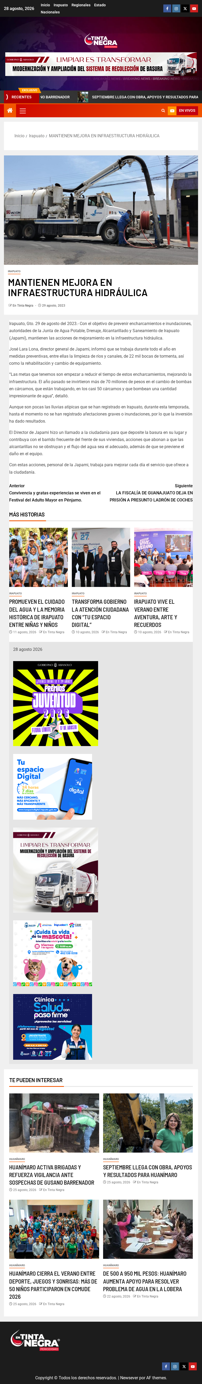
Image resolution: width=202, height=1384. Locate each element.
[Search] (163, 111)
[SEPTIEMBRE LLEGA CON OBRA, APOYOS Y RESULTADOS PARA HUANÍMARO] (148, 1123)
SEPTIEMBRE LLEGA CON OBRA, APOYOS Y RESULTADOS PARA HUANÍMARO (120, 97)
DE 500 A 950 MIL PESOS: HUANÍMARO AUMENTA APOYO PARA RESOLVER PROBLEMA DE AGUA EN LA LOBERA (144, 1281)
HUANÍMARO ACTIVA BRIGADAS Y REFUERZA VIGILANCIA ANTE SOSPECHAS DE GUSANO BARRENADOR (51, 1175)
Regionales (81, 5)
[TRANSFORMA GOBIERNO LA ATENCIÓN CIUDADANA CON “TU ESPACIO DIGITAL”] (101, 557)
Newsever (129, 1377)
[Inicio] (10, 111)
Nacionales (50, 12)
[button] (22, 110)
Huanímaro (17, 1159)
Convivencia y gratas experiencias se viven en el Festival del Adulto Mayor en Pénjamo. (54, 493)
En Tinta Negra (23, 305)
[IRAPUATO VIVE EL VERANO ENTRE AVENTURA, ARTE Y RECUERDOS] (163, 557)
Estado (100, 5)
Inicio (45, 5)
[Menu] (22, 110)
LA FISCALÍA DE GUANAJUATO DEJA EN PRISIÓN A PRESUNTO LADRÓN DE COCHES (151, 493)
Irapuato (61, 5)
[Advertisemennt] (101, 64)
